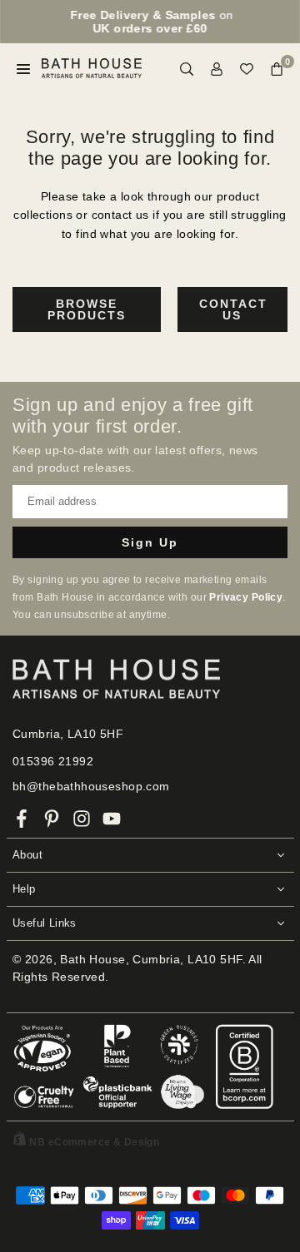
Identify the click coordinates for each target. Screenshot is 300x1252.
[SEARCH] (187, 69)
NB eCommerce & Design (94, 1142)
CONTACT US (233, 309)
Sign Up (150, 542)
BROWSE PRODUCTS (87, 309)
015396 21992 (52, 761)
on (151, 21)
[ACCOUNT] (217, 69)
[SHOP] (23, 69)
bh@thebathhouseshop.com (91, 786)
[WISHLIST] (247, 69)
